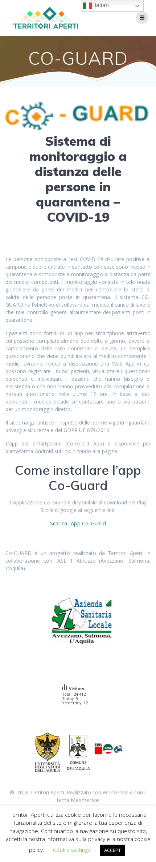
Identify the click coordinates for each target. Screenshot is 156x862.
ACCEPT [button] (112, 850)
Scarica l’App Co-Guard (78, 523)
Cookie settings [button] (72, 849)
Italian (100, 5)
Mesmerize (85, 799)
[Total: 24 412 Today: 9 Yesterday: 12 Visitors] (78, 712)
